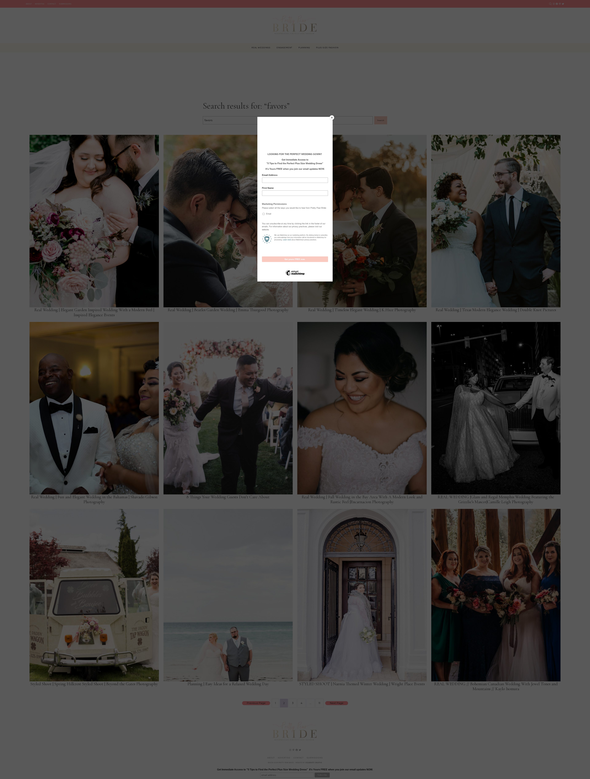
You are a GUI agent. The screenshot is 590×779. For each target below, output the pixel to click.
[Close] (332, 117)
